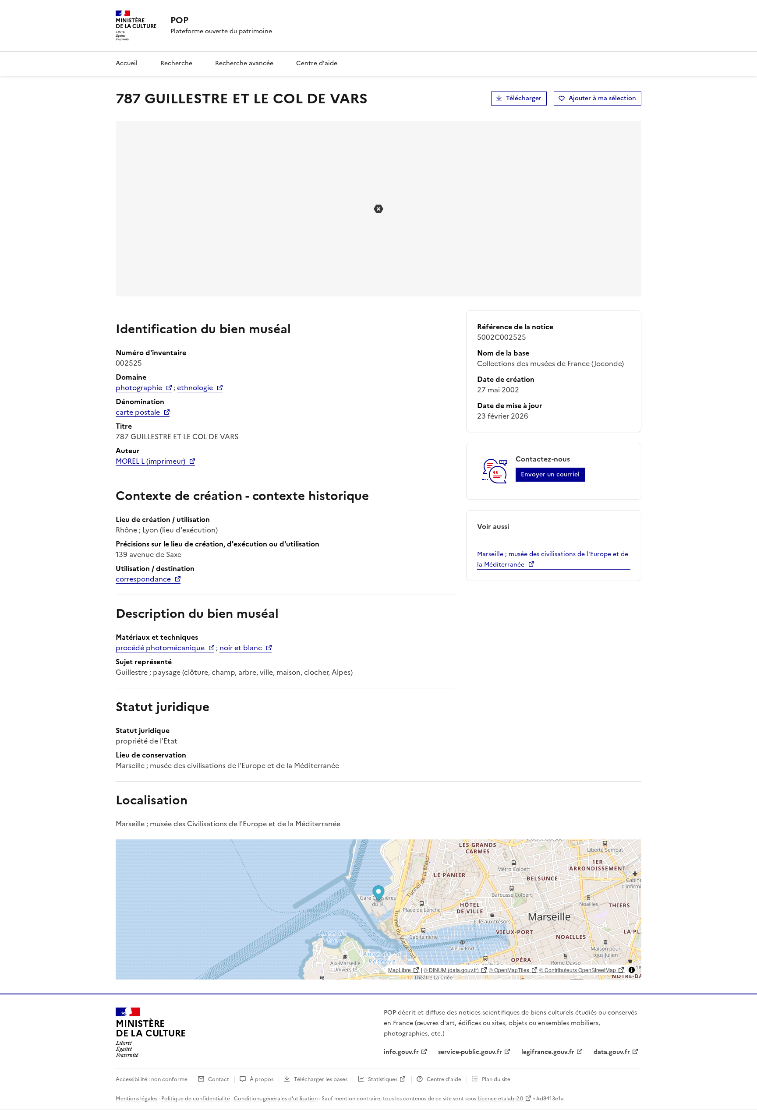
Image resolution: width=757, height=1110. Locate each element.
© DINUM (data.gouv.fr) (451, 969)
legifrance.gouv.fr (547, 1052)
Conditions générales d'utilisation (276, 1099)
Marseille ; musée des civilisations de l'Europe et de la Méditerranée (552, 559)
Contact (218, 1079)
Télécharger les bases (320, 1079)
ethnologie (195, 387)
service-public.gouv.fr (470, 1052)
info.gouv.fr (401, 1052)
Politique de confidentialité (195, 1099)
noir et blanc (240, 647)
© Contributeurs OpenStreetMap (577, 969)
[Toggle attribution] (631, 970)
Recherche (176, 63)
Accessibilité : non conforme (151, 1079)
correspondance (143, 579)
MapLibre (399, 969)
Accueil (127, 63)
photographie (139, 387)
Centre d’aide (444, 1079)
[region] (378, 909)
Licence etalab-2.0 (500, 1099)
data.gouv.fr (612, 1052)
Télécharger (523, 98)
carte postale (138, 412)
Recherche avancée (244, 63)
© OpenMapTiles (509, 969)
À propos (261, 1079)
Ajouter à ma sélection (602, 98)
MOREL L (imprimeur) (150, 461)
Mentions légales (136, 1099)
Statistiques (382, 1079)
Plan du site (496, 1079)
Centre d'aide (316, 63)
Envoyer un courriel (550, 474)
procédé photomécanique (160, 647)
